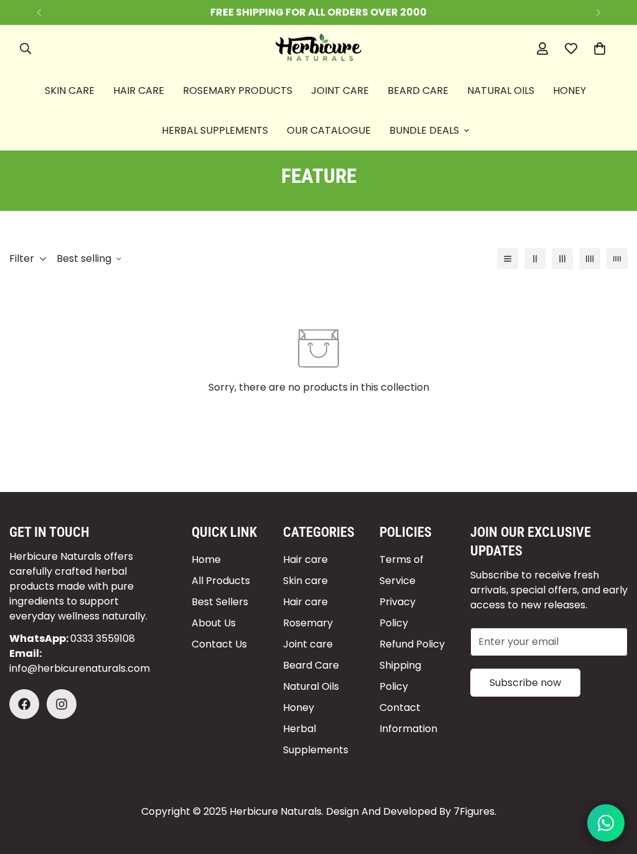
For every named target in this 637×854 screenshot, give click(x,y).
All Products (221, 580)
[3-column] (562, 258)
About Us (214, 623)
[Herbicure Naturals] (318, 48)
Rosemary (308, 623)
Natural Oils (500, 90)
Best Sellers (220, 602)
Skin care (305, 580)
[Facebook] (24, 704)
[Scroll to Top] (612, 786)
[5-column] (617, 258)
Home (206, 559)
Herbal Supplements (215, 130)
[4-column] (589, 258)
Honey (569, 90)
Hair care (305, 559)
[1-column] (507, 258)
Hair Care (138, 90)
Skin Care (70, 90)
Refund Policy (412, 644)
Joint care (308, 644)
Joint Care (340, 90)
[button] (599, 48)
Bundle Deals (424, 130)
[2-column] (535, 258)
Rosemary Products (237, 90)
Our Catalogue (329, 130)
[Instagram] (62, 704)
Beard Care (418, 90)
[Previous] (39, 12)
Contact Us (219, 644)
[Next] (598, 12)
